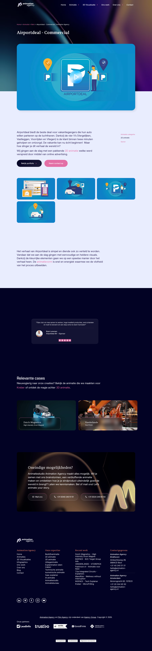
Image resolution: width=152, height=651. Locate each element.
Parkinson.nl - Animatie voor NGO (87, 568)
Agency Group (90, 617)
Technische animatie (54, 570)
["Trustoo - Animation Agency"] (42, 626)
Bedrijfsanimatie (52, 554)
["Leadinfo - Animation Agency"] (24, 626)
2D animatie (72, 150)
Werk (33, 24)
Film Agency (63, 617)
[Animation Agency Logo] (26, 4)
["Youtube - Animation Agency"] (44, 600)
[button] (74, 4)
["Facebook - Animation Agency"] (31, 600)
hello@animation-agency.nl (118, 569)
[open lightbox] (76, 77)
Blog (19, 570)
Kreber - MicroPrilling (84, 584)
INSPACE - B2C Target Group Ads (88, 560)
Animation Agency (47, 617)
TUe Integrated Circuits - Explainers (86, 572)
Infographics (22, 562)
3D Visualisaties (24, 559)
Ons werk (21, 565)
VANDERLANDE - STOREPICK (88, 564)
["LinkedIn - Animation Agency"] (19, 600)
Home (19, 24)
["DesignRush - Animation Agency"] (97, 626)
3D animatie (50, 559)
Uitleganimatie (51, 562)
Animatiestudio (51, 580)
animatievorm (44, 261)
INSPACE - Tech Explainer (86, 581)
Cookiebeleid (73, 641)
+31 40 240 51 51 (118, 565)
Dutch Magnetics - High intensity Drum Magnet (85, 555)
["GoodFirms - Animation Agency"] (79, 626)
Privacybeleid (61, 641)
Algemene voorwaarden (88, 641)
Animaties (21, 557)
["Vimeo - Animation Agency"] (25, 600)
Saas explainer (51, 575)
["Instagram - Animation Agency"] (37, 600)
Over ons (21, 567)
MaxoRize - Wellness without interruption (88, 577)
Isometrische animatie (55, 572)
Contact (20, 573)
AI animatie (50, 578)
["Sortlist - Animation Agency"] (60, 626)
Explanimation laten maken (53, 566)
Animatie (26, 24)
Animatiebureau (52, 583)
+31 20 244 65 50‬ (118, 584)
